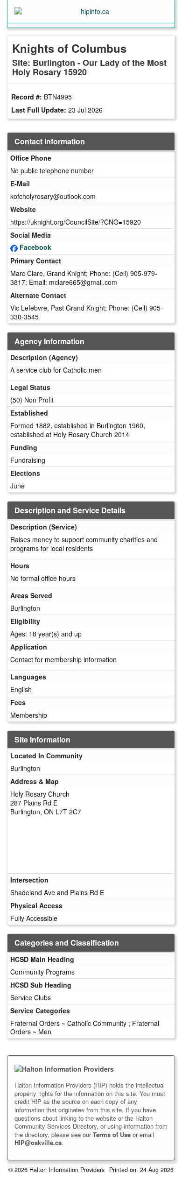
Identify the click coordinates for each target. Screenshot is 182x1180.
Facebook (35, 247)
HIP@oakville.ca (38, 1142)
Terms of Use (112, 1134)
